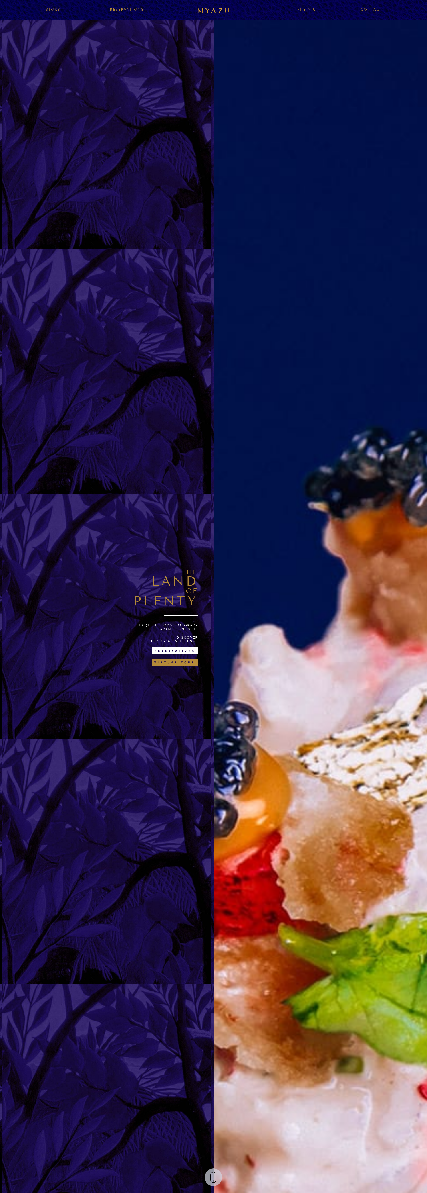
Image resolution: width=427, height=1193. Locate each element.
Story (53, 10)
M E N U (307, 10)
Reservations (127, 10)
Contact (372, 10)
